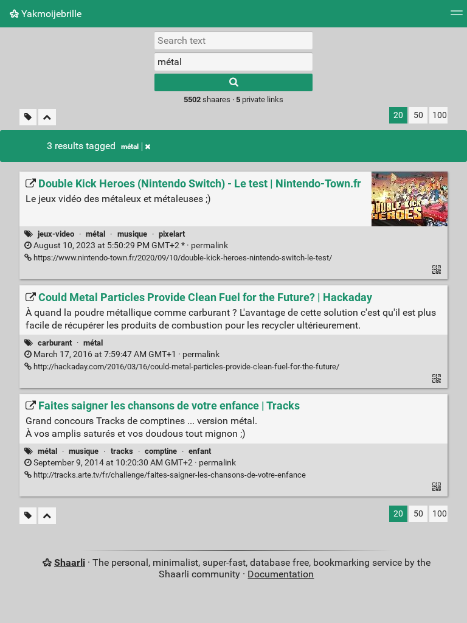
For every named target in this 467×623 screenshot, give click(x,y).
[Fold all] (47, 117)
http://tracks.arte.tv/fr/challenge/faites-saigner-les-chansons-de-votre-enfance (169, 474)
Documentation (280, 574)
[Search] (233, 82)
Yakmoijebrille (50, 13)
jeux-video (56, 233)
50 (418, 115)
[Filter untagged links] (27, 117)
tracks (122, 451)
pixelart (172, 233)
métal (130, 146)
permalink (130, 245)
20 (398, 115)
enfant (200, 451)
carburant (55, 342)
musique (132, 233)
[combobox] (233, 61)
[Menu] (456, 16)
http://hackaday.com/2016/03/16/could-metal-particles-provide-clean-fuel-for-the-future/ (185, 366)
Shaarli (69, 562)
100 (439, 115)
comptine (161, 451)
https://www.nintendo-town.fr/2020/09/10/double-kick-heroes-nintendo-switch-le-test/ (182, 257)
